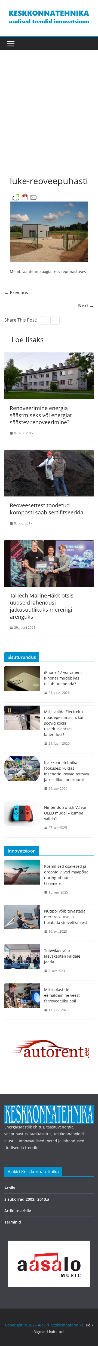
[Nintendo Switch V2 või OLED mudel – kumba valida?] (22, 819)
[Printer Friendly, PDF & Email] (25, 197)
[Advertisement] (49, 118)
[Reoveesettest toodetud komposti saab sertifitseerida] (49, 454)
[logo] (49, 1108)
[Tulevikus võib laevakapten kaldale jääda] (22, 962)
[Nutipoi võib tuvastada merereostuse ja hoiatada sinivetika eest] (22, 923)
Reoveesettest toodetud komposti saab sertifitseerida (46, 509)
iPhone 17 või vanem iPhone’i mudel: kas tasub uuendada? (63, 678)
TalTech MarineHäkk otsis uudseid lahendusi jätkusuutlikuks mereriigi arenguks (42, 606)
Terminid (12, 1222)
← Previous (16, 292)
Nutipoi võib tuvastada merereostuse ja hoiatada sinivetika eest (65, 916)
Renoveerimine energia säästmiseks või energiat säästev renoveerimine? (41, 415)
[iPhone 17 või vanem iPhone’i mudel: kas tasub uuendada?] (22, 684)
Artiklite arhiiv (17, 1210)
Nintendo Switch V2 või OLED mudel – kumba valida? (65, 813)
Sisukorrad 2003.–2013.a (26, 1199)
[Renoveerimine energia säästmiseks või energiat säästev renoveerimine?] (49, 356)
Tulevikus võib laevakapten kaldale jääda (62, 956)
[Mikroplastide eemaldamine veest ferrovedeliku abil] (22, 1001)
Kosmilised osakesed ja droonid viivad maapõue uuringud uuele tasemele (66, 875)
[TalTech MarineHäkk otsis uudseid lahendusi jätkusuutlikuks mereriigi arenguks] (49, 544)
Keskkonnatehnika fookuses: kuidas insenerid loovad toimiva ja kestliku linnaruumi (66, 771)
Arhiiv (9, 1187)
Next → (86, 306)
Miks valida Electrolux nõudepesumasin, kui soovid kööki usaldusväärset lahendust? (64, 723)
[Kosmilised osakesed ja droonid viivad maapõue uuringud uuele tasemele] (22, 881)
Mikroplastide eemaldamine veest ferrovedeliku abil (62, 995)
